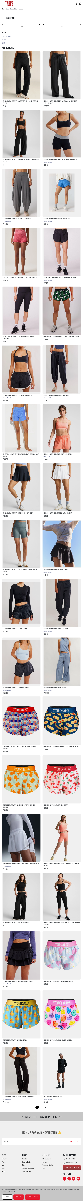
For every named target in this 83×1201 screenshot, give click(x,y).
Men (3, 1165)
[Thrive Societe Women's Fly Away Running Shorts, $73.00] (62, 252)
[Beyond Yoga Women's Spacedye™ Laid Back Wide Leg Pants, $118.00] (21, 75)
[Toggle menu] (3, 3)
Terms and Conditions (49, 1165)
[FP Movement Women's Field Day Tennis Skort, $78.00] (21, 955)
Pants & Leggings (7, 36)
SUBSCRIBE (75, 1141)
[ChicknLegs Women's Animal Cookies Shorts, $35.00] (62, 955)
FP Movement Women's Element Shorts (56, 570)
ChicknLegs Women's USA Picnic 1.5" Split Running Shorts (19, 748)
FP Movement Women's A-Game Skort (15, 629)
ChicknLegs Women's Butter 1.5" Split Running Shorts (61, 747)
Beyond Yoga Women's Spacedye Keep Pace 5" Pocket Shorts (20, 571)
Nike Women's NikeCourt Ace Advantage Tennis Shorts (21, 864)
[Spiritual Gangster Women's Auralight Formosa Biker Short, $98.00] (21, 428)
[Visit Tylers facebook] (74, 1179)
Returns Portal (26, 1162)
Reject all (18, 1197)
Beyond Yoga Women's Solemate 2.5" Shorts (58, 454)
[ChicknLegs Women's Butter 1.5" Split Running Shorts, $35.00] (62, 720)
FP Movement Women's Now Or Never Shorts (17, 395)
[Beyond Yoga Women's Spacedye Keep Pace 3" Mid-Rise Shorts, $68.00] (62, 838)
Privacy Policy (12, 1192)
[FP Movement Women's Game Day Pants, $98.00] (62, 603)
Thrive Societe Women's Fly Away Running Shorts (60, 278)
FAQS (23, 1165)
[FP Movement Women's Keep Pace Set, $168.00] (62, 662)
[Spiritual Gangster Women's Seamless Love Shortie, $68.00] (21, 252)
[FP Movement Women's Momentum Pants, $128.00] (62, 369)
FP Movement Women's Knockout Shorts (16, 688)
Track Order (71, 1167)
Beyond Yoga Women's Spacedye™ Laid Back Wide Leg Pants (20, 102)
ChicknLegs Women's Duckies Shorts (15, 1040)
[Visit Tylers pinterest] (69, 1179)
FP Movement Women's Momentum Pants (56, 395)
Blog (44, 1168)
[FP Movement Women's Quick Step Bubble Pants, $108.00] (21, 1071)
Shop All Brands (26, 1171)
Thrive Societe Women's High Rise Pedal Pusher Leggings (18, 338)
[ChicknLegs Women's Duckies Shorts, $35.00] (21, 1014)
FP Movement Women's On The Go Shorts (57, 219)
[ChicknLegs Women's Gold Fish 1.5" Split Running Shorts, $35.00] (21, 779)
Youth (3, 1168)
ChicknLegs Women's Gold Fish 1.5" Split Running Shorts (19, 806)
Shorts (4, 39)
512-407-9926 (70, 1159)
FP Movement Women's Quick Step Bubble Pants (18, 1097)
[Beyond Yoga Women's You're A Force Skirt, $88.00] (62, 487)
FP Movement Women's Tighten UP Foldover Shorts (60, 160)
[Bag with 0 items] (80, 3)
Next (45, 1107)
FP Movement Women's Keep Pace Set (55, 688)
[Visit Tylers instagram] (64, 1179)
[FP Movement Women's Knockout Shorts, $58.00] (21, 662)
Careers (45, 1162)
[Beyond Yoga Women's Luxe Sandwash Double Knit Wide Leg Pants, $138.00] (62, 75)
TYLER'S (4, 1159)
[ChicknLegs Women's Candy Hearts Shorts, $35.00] (62, 1014)
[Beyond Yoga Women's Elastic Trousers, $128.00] (21, 897)
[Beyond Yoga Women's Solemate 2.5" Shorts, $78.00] (62, 428)
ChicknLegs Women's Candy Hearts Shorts (58, 1040)
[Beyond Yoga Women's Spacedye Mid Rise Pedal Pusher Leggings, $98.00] (62, 897)
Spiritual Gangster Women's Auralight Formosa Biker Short (21, 455)
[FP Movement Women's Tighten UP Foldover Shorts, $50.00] (62, 134)
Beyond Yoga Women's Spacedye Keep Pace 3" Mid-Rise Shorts (61, 865)
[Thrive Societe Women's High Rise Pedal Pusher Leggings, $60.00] (21, 311)
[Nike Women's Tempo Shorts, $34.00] (62, 1071)
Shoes (3, 1171)
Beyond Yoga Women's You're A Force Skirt (58, 513)
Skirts (3, 43)
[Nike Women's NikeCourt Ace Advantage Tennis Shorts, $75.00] (21, 838)
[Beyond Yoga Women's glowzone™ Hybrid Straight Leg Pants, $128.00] (21, 134)
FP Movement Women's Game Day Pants (56, 629)
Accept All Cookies (32, 1197)
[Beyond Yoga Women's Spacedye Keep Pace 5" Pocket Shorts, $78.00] (21, 544)
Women (4, 1162)
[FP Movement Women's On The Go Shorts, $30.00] (62, 193)
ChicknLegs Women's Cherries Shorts (56, 805)
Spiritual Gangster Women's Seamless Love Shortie (20, 278)
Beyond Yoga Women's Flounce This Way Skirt (18, 513)
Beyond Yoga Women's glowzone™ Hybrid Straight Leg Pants (21, 161)
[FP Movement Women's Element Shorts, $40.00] (62, 544)
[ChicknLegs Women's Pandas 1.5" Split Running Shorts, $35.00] (62, 311)
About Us (25, 1159)
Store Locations (47, 1159)
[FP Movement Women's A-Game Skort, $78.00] (21, 603)
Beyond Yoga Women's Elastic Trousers (16, 923)
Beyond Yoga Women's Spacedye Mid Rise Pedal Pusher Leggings (62, 924)
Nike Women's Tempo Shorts (53, 1097)
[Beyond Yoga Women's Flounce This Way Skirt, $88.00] (21, 487)
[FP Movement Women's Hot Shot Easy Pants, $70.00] (21, 193)
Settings (7, 1197)
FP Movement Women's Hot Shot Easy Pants (17, 219)
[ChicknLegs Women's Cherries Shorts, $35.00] (62, 779)
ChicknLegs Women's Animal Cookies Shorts (58, 981)
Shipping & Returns (28, 1168)
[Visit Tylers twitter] (78, 1179)
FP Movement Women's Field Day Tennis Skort (18, 981)
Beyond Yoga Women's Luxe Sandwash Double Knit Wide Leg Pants (60, 102)
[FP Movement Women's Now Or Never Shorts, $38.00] (21, 369)
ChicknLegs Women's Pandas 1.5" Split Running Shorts (62, 337)
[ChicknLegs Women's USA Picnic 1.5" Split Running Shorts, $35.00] (21, 720)
